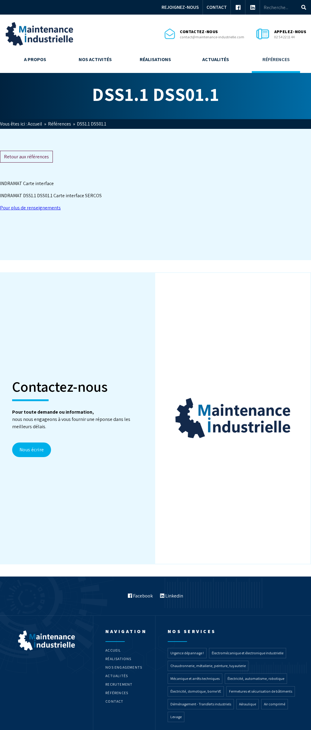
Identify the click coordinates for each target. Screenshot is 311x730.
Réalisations (155, 59)
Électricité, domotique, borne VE (195, 691)
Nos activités (95, 59)
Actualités (215, 59)
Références (276, 59)
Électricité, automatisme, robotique (255, 678)
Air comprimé (274, 704)
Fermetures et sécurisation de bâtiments (260, 691)
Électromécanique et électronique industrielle (247, 653)
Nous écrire (31, 449)
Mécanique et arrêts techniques (195, 678)
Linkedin (173, 596)
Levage (176, 717)
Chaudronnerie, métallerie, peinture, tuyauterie (208, 665)
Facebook (142, 596)
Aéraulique (247, 704)
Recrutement (118, 684)
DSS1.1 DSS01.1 (91, 124)
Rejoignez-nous (180, 7)
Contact (217, 7)
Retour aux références (26, 156)
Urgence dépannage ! (187, 653)
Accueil (35, 124)
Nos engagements (123, 667)
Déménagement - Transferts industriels (200, 704)
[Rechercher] (303, 7)
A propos (35, 59)
